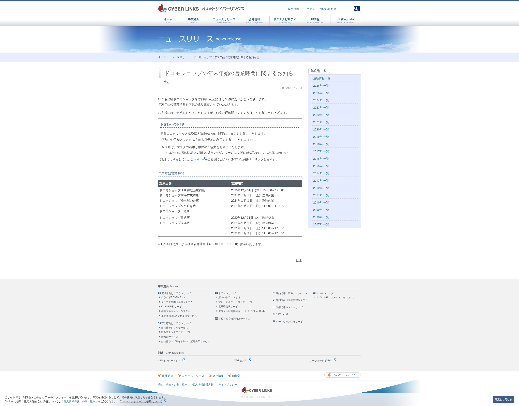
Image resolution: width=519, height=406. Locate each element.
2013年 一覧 (321, 180)
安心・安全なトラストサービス (235, 302)
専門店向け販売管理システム (292, 300)
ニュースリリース (224, 20)
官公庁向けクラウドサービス (177, 323)
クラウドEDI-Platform (173, 297)
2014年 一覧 (321, 173)
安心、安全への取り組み (172, 384)
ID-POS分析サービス (172, 306)
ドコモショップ (324, 293)
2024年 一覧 (321, 100)
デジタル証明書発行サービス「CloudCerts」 (242, 311)
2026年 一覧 (321, 85)
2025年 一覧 (321, 93)
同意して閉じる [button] (503, 399)
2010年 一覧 (321, 202)
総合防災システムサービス (175, 332)
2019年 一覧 (321, 137)
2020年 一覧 (321, 129)
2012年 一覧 (321, 188)
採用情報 (293, 9)
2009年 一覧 (321, 210)
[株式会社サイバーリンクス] (257, 392)
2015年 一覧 (321, 166)
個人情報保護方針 (202, 384)
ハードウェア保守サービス (290, 321)
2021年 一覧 (321, 122)
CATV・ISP (282, 314)
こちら (195, 159)
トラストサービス (228, 293)
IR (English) (345, 20)
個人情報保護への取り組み (79, 401)
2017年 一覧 (321, 151)
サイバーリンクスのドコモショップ (335, 297)
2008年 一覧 (321, 217)
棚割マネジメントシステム (175, 311)
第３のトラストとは (229, 297)
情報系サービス (169, 336)
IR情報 (315, 20)
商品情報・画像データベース (292, 293)
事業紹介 (193, 20)
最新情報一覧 (321, 78)
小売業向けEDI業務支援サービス (179, 315)
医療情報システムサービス (290, 307)
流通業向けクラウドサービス (177, 293)
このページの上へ (342, 375)
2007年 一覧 (321, 224)
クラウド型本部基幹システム (177, 302)
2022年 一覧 (321, 115)
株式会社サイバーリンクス (201, 8)
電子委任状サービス (229, 306)
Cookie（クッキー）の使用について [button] (141, 401)
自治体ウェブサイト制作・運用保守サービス (185, 341)
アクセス (309, 9)
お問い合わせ (327, 9)
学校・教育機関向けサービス (234, 318)
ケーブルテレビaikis (321, 360)
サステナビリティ (284, 20)
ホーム (168, 20)
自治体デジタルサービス (174, 327)
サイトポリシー (228, 384)
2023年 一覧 (321, 107)
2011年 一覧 (321, 195)
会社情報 (254, 20)
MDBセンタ (240, 360)
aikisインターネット (169, 360)
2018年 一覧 (321, 144)
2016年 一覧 (321, 158)
